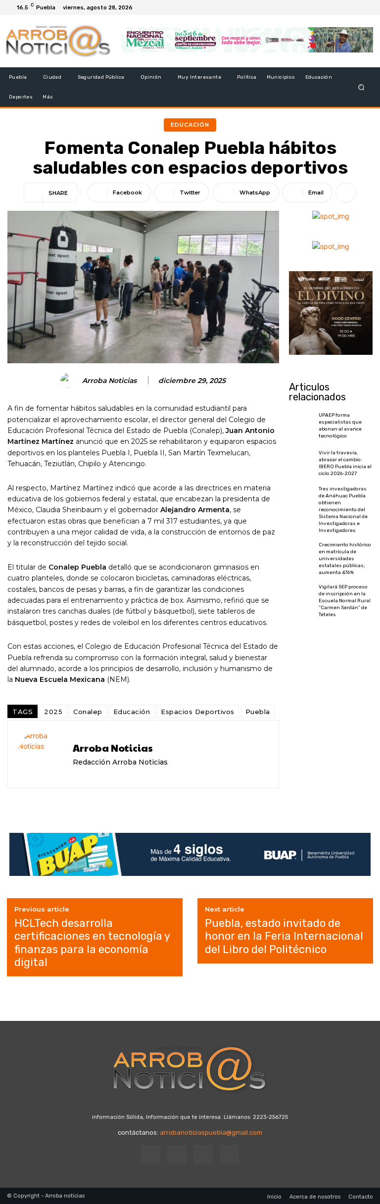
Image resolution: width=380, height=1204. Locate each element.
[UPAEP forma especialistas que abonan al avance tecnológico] (301, 425)
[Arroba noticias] (58, 41)
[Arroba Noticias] (69, 380)
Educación (190, 124)
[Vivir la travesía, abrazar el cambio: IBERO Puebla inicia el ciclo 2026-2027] (301, 463)
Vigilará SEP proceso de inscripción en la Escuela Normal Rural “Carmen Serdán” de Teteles (345, 601)
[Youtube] (365, 7)
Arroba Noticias (109, 381)
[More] (345, 192)
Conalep (87, 712)
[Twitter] (353, 7)
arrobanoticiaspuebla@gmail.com (211, 1132)
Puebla (257, 712)
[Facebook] (329, 7)
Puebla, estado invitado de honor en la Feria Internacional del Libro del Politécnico (284, 936)
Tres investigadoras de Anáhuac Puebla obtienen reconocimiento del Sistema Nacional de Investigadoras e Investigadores (343, 509)
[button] (361, 87)
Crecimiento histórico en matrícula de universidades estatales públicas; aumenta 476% (345, 559)
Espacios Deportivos (198, 712)
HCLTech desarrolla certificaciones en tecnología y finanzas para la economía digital (92, 943)
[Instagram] (341, 7)
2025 (53, 712)
